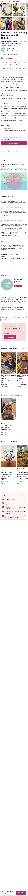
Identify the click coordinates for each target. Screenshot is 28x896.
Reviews (11, 68)
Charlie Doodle (11, 48)
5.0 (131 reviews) (8, 891)
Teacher (16, 68)
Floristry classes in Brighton (9, 442)
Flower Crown (5, 64)
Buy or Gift (21, 892)
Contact (18, 286)
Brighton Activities (6, 62)
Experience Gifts (14, 64)
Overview (5, 68)
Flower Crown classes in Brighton (11, 395)
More (20, 68)
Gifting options (10, 337)
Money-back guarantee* (11, 502)
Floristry (24, 62)
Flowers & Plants (16, 62)
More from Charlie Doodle (9, 348)
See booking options (14, 143)
